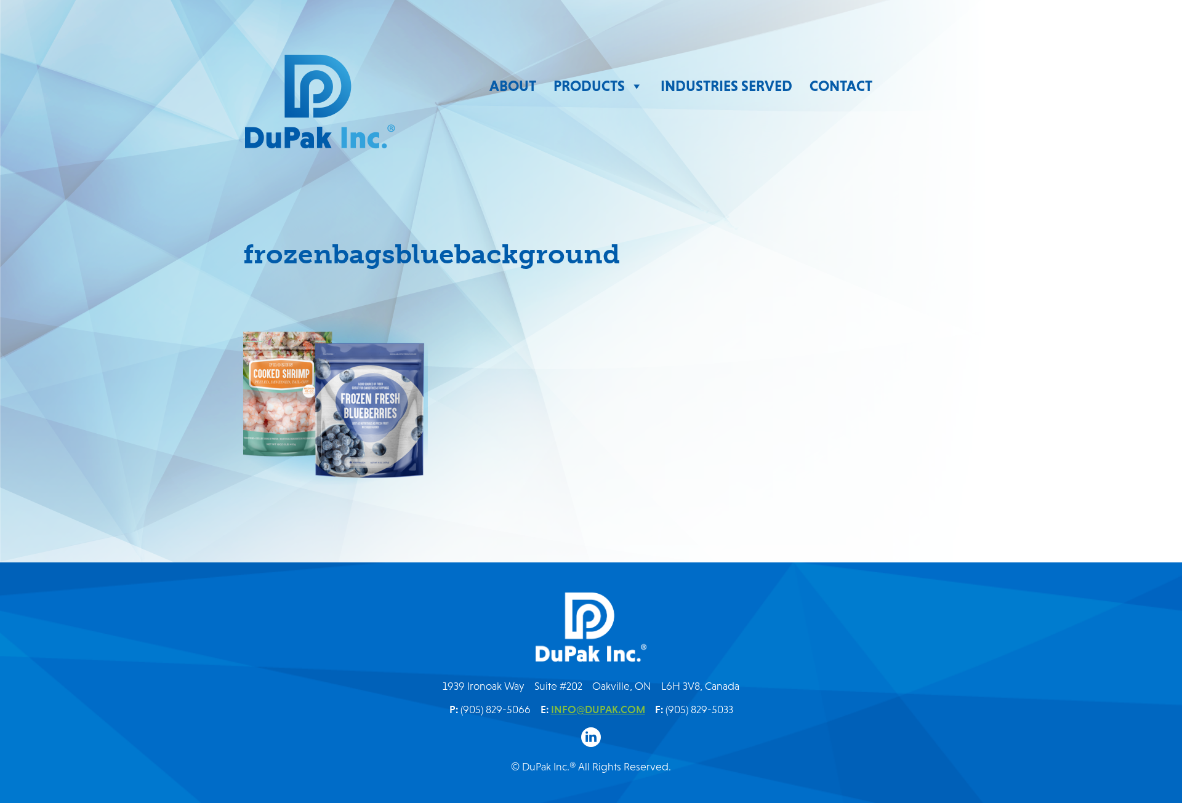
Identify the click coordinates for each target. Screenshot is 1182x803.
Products (589, 86)
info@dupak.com (598, 709)
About (512, 86)
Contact (841, 86)
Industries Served (726, 86)
